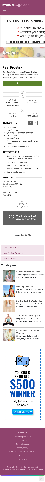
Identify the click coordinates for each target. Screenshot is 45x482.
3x (40, 123)
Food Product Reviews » (13, 253)
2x (35, 123)
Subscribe (22, 440)
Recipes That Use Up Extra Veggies (28, 331)
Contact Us (22, 433)
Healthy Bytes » (9, 258)
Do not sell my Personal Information (22, 451)
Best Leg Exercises (24, 286)
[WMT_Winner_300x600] (23, 383)
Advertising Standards (23, 436)
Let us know (21, 219)
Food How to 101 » (11, 247)
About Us (22, 455)
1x (30, 123)
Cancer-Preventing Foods (28, 271)
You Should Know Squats (28, 315)
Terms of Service (22, 444)
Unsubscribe (22, 459)
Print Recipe (24, 83)
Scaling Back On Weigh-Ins (29, 301)
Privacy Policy (22, 448)
